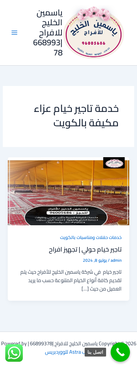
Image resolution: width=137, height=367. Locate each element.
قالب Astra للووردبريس (68, 351)
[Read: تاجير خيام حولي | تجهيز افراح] (68, 190)
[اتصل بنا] (120, 352)
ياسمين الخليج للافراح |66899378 (48, 32)
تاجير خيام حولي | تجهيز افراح (85, 249)
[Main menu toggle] (14, 32)
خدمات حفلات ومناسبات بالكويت (91, 237)
